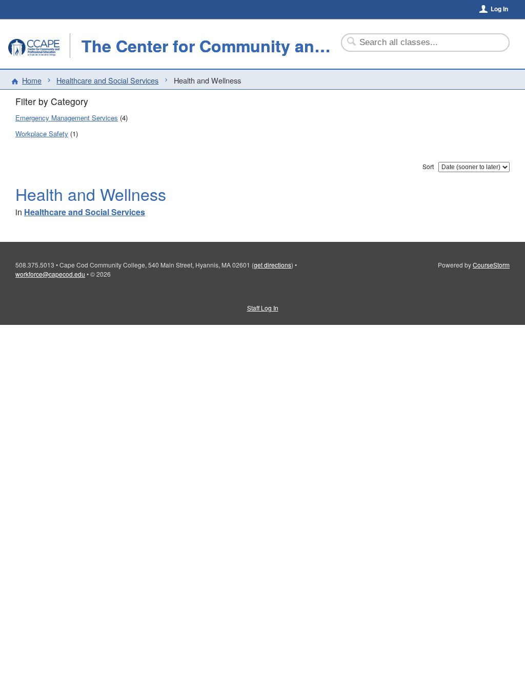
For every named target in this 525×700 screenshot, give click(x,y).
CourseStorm (491, 264)
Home (32, 80)
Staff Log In (262, 307)
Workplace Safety (41, 133)
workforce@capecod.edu (50, 274)
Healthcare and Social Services (107, 80)
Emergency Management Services (66, 117)
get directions (272, 264)
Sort (428, 166)
